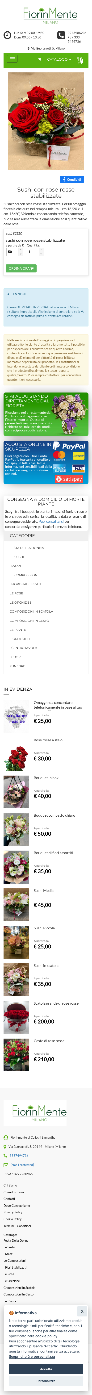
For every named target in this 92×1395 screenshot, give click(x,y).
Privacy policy (13, 1212)
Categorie (22, 535)
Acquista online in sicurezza (28, 447)
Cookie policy (13, 1219)
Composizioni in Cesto (29, 620)
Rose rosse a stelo (48, 740)
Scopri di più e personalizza (32, 1356)
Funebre (17, 666)
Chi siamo (10, 1185)
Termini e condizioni (17, 1226)
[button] (79, 60)
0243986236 (77, 33)
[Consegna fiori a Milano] (46, 15)
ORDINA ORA (19, 268)
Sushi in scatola (46, 965)
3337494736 (19, 1155)
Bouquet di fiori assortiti (53, 852)
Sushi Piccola (44, 928)
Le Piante (18, 629)
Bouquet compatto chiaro (54, 815)
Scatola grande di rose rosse (56, 1003)
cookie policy (46, 1336)
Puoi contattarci (51, 521)
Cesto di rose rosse (49, 1040)
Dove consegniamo (17, 1205)
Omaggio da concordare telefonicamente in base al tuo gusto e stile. (58, 707)
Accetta (46, 1369)
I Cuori (15, 657)
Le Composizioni (24, 575)
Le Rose (16, 593)
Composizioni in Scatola (31, 611)
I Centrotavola (23, 648)
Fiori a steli (20, 639)
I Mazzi (15, 566)
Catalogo (58, 59)
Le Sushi (17, 557)
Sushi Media (44, 890)
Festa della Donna (27, 548)
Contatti (9, 1199)
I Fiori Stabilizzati (25, 584)
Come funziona (14, 1192)
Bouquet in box (46, 777)
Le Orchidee (21, 602)
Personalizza (46, 1381)
